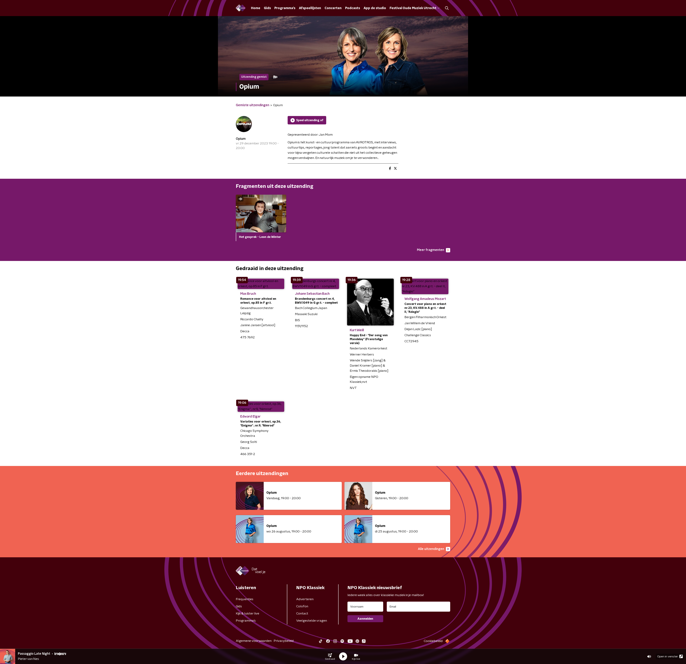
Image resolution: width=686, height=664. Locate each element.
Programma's (284, 8)
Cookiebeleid (433, 641)
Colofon (302, 606)
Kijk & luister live (247, 613)
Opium (241, 138)
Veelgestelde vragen (311, 620)
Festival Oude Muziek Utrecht (413, 8)
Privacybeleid (284, 641)
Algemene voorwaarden (254, 641)
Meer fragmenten (430, 250)
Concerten (333, 8)
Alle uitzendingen (431, 549)
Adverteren (305, 599)
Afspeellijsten (310, 8)
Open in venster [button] (667, 656)
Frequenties (244, 599)
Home (255, 8)
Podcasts (352, 8)
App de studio (375, 8)
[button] (330, 656)
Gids (267, 8)
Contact (302, 613)
